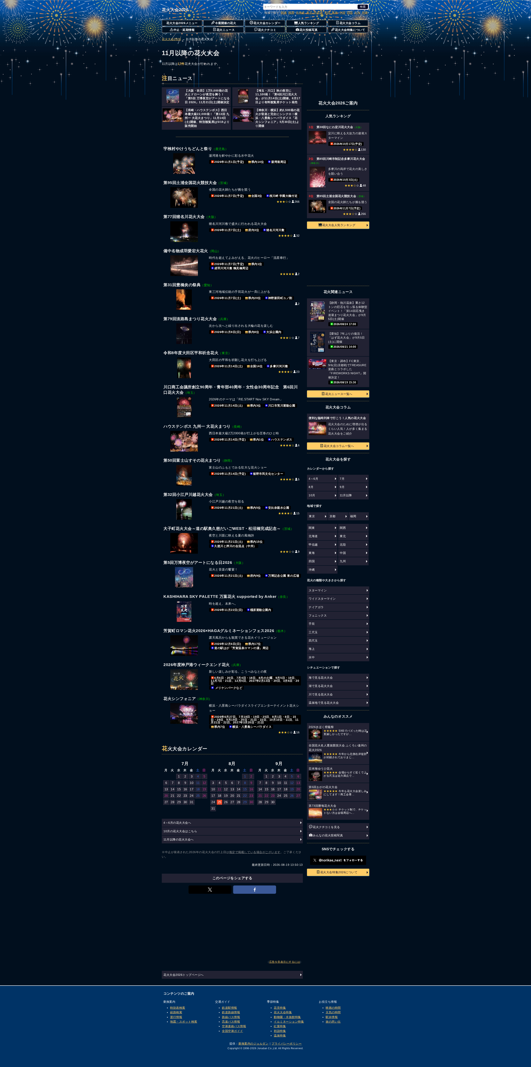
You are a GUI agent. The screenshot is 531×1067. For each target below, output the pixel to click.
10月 (312, 495)
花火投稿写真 (309, 29)
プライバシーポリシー (287, 1043)
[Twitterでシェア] (210, 889)
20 (166, 795)
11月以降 (346, 495)
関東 (284, 12)
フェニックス (318, 615)
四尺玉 (313, 640)
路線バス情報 (231, 1017)
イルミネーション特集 (289, 1021)
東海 (335, 12)
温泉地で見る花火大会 (324, 702)
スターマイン (318, 590)
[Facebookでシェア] (254, 889)
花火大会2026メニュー (181, 23)
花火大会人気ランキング (339, 225)
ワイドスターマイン (322, 598)
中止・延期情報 (184, 29)
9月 (342, 487)
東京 (312, 516)
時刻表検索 (177, 1007)
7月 (342, 478)
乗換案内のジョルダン (253, 1043)
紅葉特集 (280, 1026)
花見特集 (280, 1007)
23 (185, 795)
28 (172, 802)
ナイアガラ (316, 607)
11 (198, 783)
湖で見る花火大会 (321, 686)
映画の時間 (333, 1007)
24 (191, 795)
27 (166, 802)
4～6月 (313, 478)
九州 (357, 12)
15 (179, 789)
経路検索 (176, 1012)
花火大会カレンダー (267, 23)
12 (204, 783)
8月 (311, 487)
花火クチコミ (267, 29)
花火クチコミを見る (326, 827)
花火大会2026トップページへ (183, 974)
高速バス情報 (231, 1021)
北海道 (300, 12)
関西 (291, 12)
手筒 (312, 623)
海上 (312, 648)
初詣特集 (280, 1031)
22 (179, 795)
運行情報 (176, 1017)
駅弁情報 (332, 1017)
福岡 (353, 516)
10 (191, 783)
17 (191, 789)
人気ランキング (308, 23)
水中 (312, 657)
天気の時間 (333, 1012)
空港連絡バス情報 (234, 1026)
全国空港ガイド (232, 1031)
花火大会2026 (175, 9)
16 (185, 789)
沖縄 (365, 12)
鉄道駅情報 (229, 1007)
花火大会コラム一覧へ (339, 446)
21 (172, 795)
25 (198, 795)
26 (204, 795)
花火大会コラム (350, 23)
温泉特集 (280, 1035)
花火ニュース (226, 29)
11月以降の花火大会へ (178, 839)
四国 (350, 12)
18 (198, 789)
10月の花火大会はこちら (180, 831)
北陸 (327, 12)
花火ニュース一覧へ (338, 394)
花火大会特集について (350, 29)
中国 (342, 12)
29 (179, 802)
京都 (333, 516)
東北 (309, 12)
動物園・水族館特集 (287, 1017)
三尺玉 (313, 632)
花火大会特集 (283, 1012)
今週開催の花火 (225, 23)
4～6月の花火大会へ (177, 822)
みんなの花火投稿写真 (328, 835)
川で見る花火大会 (321, 694)
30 (185, 802)
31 (191, 802)
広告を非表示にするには (284, 961)
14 (172, 789)
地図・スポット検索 (183, 1021)
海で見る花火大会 (321, 677)
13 (166, 789)
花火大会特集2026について (338, 872)
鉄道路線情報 (231, 1012)
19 (204, 789)
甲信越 (318, 12)
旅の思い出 (333, 1021)
